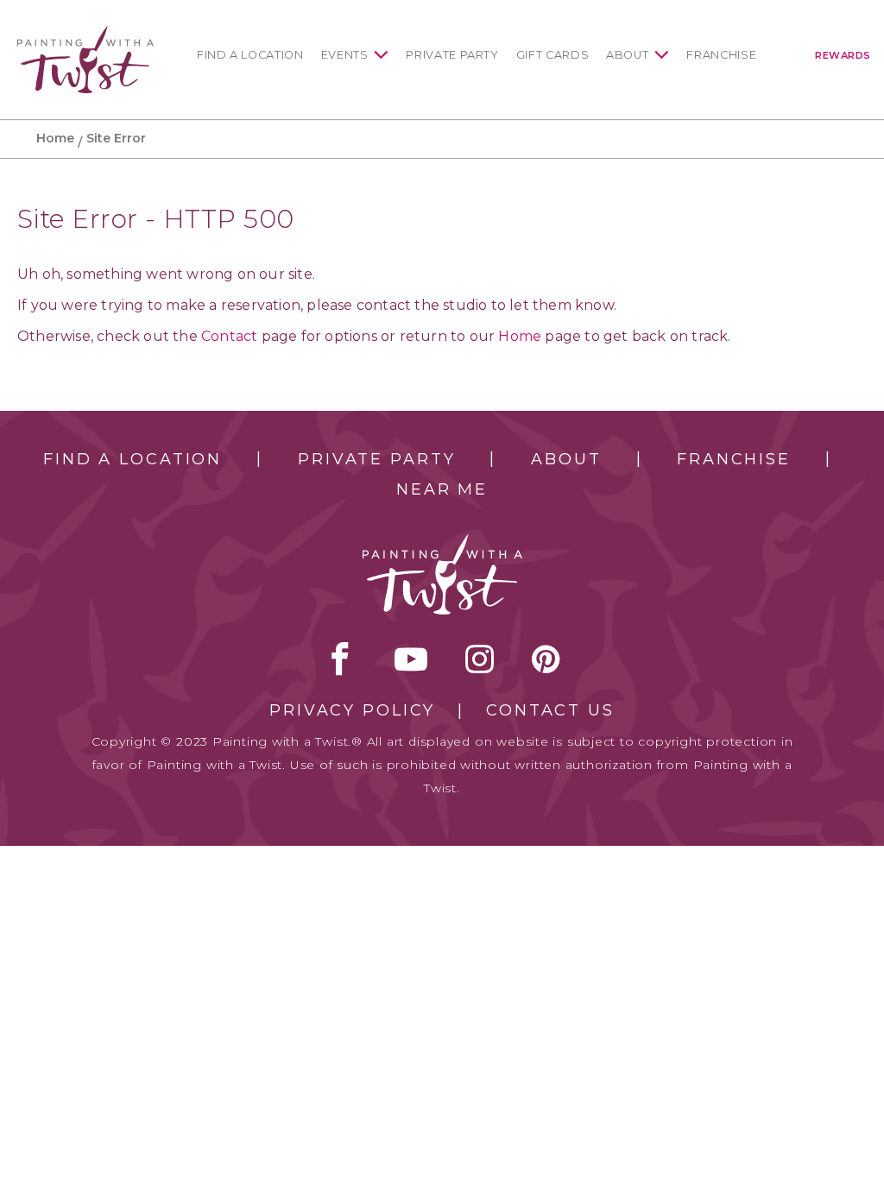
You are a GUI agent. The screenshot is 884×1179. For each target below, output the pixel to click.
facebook (340, 658)
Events (345, 54)
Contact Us (550, 710)
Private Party (452, 54)
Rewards (843, 55)
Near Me (442, 489)
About (627, 54)
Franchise (721, 54)
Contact (229, 336)
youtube (411, 658)
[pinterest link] (546, 658)
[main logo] (85, 33)
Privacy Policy (352, 710)
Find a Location (250, 54)
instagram (479, 658)
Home (55, 138)
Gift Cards (552, 54)
